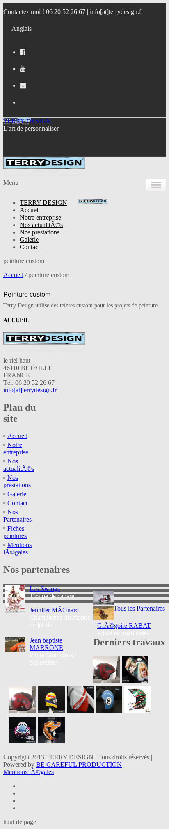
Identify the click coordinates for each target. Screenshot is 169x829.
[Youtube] (22, 68)
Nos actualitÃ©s (41, 224)
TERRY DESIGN (27, 121)
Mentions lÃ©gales (17, 548)
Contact (30, 246)
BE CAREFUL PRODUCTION (79, 764)
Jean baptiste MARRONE (46, 644)
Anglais (21, 28)
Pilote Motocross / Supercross (53, 651)
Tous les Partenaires (139, 608)
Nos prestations (39, 232)
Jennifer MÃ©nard (54, 609)
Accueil (30, 210)
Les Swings (45, 588)
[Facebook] (22, 51)
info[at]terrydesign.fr (116, 11)
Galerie (29, 239)
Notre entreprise (40, 217)
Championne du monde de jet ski (60, 617)
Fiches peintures (15, 532)
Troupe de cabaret (53, 592)
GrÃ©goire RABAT (124, 625)
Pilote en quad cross (124, 629)
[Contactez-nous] (23, 85)
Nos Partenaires (17, 516)
